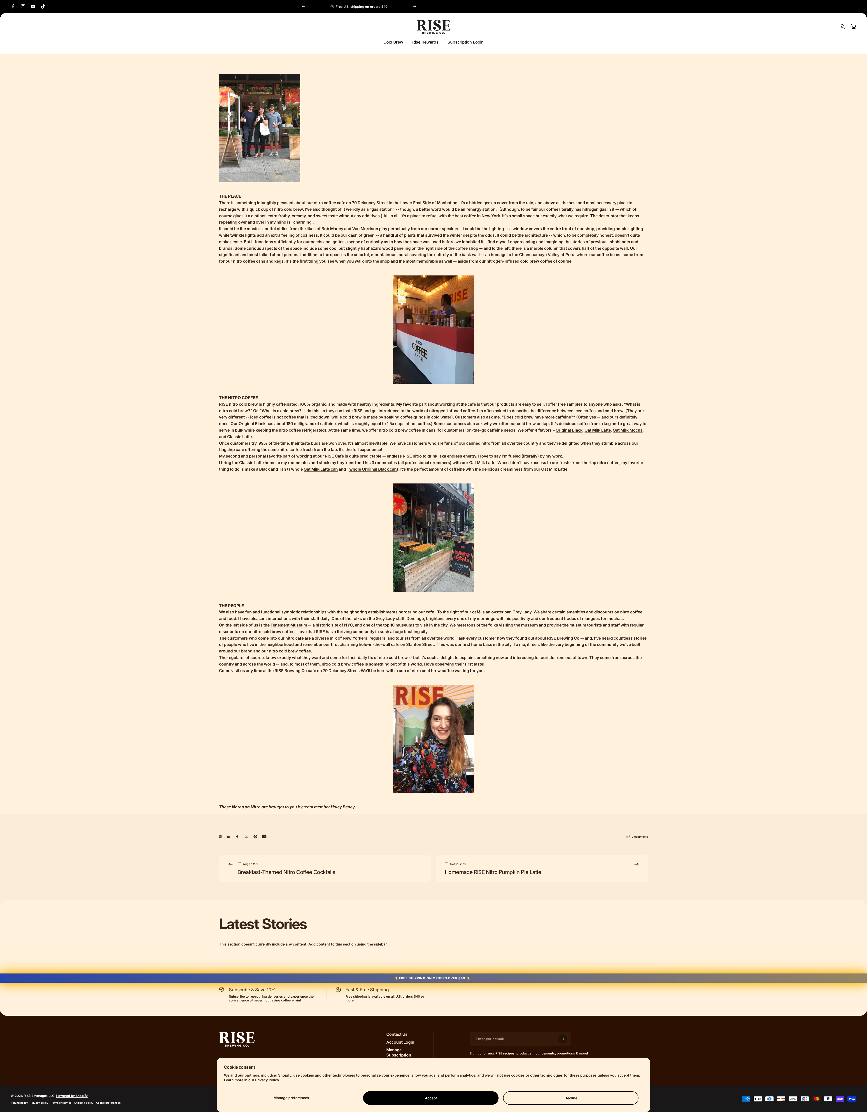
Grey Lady (522, 612)
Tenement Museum (288, 625)
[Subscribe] (562, 1038)
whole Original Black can (373, 469)
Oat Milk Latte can (321, 469)
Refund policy (19, 1102)
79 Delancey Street (341, 670)
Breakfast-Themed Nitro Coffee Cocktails (286, 872)
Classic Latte (239, 436)
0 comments (640, 836)
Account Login (400, 1042)
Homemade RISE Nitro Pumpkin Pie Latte (493, 872)
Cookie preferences (108, 1102)
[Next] (415, 6)
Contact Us (397, 1034)
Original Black (252, 423)
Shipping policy (83, 1102)
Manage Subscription (398, 1052)
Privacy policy (39, 1102)
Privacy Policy (267, 1080)
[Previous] (303, 6)
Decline (570, 1098)
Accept (431, 1098)
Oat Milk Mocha (628, 430)
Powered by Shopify (72, 1096)
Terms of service (61, 1102)
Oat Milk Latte (598, 430)
